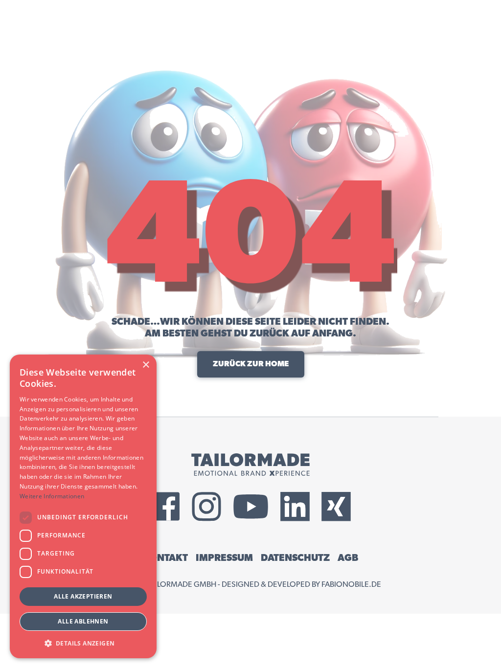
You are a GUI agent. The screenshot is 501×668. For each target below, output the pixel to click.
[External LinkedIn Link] (295, 506)
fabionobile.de (351, 584)
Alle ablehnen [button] (83, 621)
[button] (83, 642)
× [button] (145, 365)
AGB (348, 558)
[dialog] (83, 506)
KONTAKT (165, 558)
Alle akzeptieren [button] (83, 596)
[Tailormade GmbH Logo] (250, 464)
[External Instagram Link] (206, 506)
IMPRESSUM (224, 558)
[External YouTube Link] (251, 506)
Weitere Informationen (52, 496)
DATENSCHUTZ (295, 558)
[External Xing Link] (336, 506)
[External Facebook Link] (165, 506)
